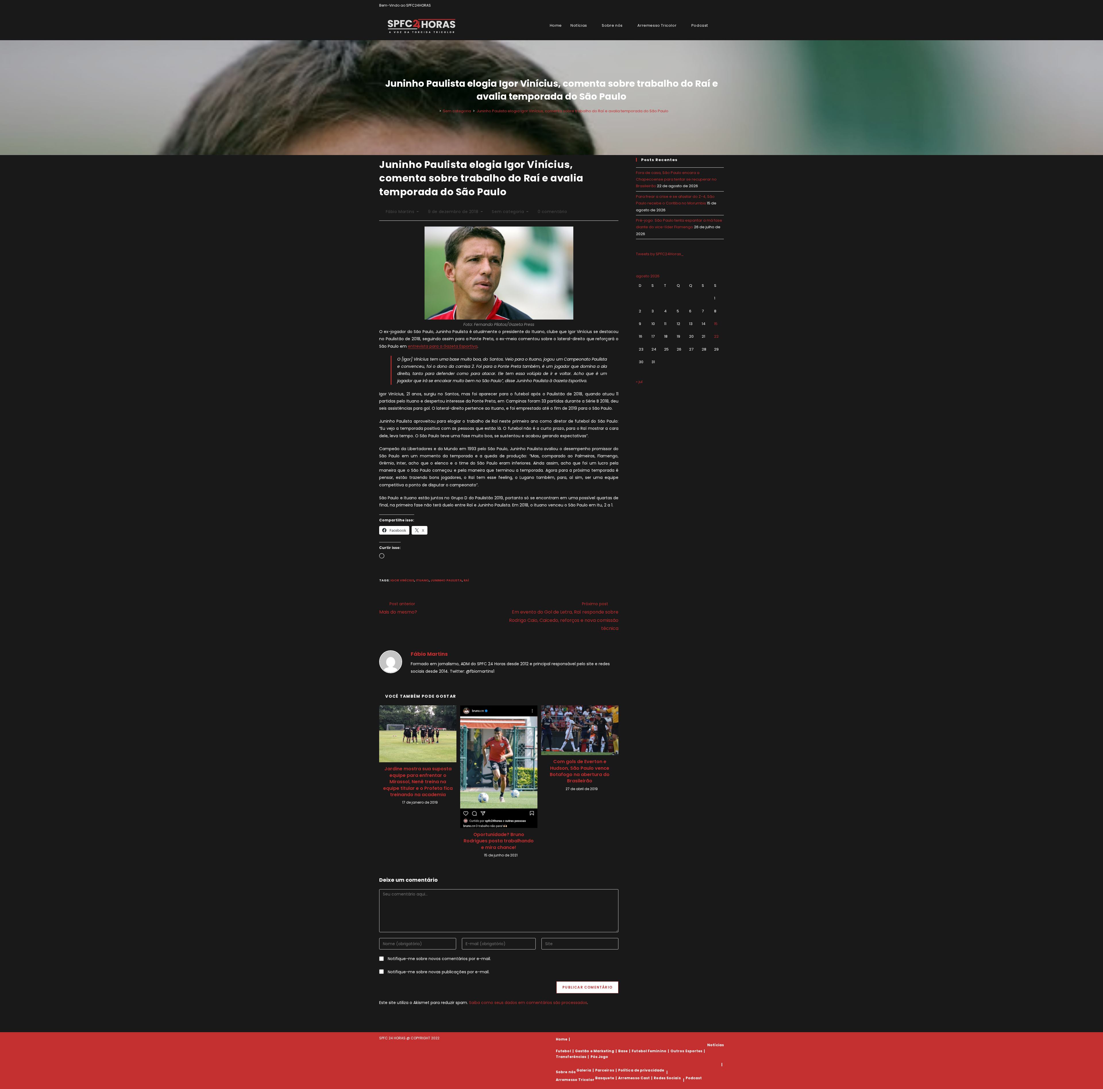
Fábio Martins (400, 211)
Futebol (563, 1051)
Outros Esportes (686, 1051)
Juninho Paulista (446, 580)
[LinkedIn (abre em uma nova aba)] (721, 5)
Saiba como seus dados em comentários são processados (528, 1002)
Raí (466, 580)
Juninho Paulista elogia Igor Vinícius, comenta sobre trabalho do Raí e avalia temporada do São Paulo (572, 111)
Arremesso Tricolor (575, 1080)
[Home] (436, 111)
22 (716, 336)
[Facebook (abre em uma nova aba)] (709, 5)
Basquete (604, 1078)
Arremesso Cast (634, 1078)
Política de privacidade (641, 1070)
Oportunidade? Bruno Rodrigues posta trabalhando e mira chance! (499, 841)
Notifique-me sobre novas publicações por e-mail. (438, 972)
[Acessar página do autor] (390, 661)
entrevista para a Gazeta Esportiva (442, 346)
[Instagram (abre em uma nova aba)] (715, 5)
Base (623, 1051)
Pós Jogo (599, 1056)
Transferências (571, 1056)
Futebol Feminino (649, 1051)
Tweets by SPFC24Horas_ (660, 254)
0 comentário (552, 211)
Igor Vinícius (402, 580)
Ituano (422, 580)
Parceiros (604, 1070)
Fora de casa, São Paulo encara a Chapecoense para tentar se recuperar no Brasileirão (676, 179)
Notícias (715, 1044)
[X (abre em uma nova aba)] (702, 5)
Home (561, 1039)
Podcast (694, 1078)
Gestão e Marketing (594, 1051)
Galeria (583, 1070)
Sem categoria (508, 211)
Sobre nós (566, 1072)
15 (716, 323)
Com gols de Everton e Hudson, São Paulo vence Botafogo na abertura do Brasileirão (580, 771)
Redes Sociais (667, 1078)
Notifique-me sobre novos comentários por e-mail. (439, 959)
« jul (639, 381)
